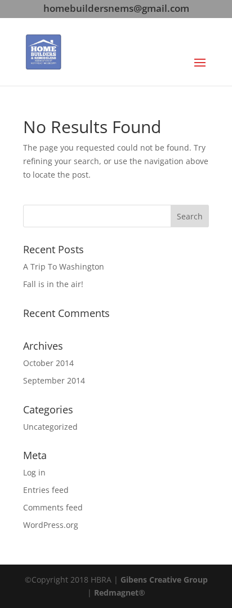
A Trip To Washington (63, 266)
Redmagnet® (119, 592)
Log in (34, 472)
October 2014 (48, 363)
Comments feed (53, 507)
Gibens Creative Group (164, 579)
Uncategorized (50, 426)
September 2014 (54, 380)
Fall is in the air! (53, 284)
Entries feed (46, 489)
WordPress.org (50, 524)
